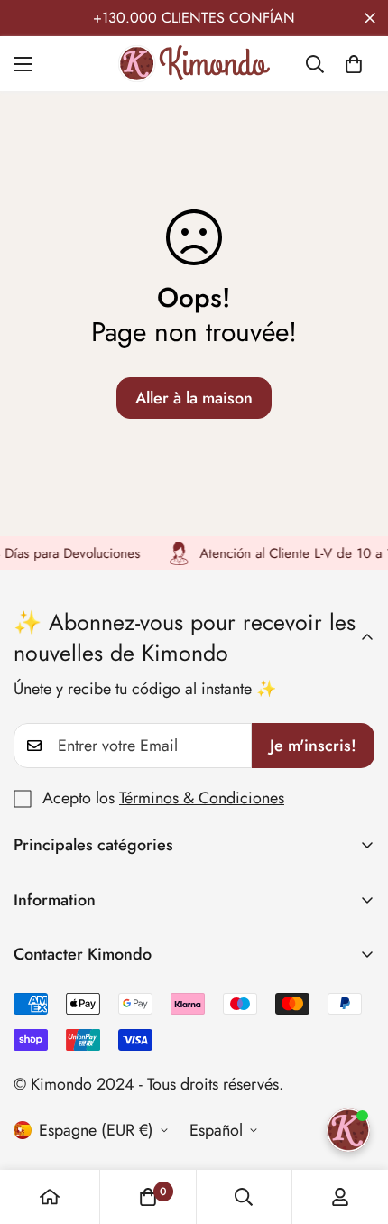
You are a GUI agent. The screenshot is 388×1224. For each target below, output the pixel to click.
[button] (353, 64)
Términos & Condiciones (201, 798)
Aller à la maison (194, 398)
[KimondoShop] (194, 63)
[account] (340, 1197)
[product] (49, 1197)
